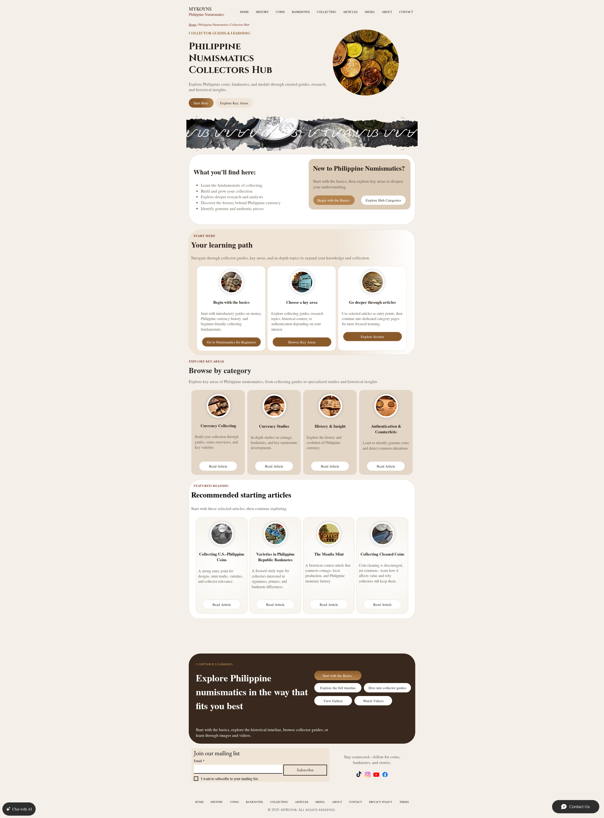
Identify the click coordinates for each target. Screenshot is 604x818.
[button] (369, 11)
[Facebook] (385, 774)
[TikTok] (358, 774)
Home (192, 24)
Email (199, 761)
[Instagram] (367, 774)
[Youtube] (376, 774)
